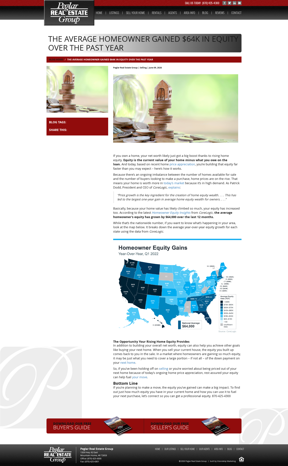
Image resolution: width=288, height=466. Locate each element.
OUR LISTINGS (170, 449)
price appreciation (182, 164)
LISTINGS (114, 13)
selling (163, 369)
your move (139, 377)
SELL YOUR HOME (135, 13)
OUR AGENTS (204, 449)
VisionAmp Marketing (226, 461)
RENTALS (156, 13)
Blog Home (56, 59)
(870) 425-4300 (210, 3)
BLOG (205, 13)
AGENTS (172, 13)
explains (174, 187)
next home (127, 363)
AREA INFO (189, 13)
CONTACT (236, 13)
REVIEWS (219, 13)
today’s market (174, 183)
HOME (99, 13)
